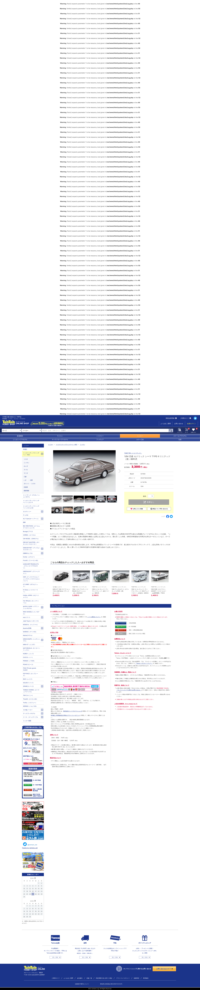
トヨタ (26, 459)
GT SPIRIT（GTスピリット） (30, 585)
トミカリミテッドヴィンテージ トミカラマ (31, 501)
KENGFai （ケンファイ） (31, 624)
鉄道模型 (20, 436)
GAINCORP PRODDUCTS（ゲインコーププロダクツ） (31, 566)
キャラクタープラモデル (60, 439)
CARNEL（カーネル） (29, 535)
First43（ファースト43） (31, 560)
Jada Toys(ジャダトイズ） (31, 621)
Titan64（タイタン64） (30, 699)
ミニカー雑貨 (27, 721)
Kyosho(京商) (27, 628)
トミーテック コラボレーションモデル (31, 496)
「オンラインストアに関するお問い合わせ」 (128, 690)
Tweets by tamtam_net (30, 848)
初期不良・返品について (121, 685)
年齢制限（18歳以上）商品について (125, 672)
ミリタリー (100, 436)
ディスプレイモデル (29, 713)
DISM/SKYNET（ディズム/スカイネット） (31, 548)
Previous (49, 471)
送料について (54, 735)
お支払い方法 (54, 632)
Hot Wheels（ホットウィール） (31, 601)
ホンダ (26, 466)
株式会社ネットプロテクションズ (72, 711)
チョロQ (25, 515)
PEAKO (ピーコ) (28, 664)
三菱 (25, 476)
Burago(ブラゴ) (28, 531)
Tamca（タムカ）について (122, 653)
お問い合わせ (178, 423)
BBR (24, 522)
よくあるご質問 (166, 423)
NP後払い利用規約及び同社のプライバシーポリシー (65, 715)
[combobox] (31, 430)
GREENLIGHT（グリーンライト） (31, 572)
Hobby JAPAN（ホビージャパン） (31, 596)
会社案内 (79, 978)
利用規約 (146, 978)
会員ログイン (191, 423)
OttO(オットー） (28, 657)
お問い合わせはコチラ (163, 969)
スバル (26, 469)
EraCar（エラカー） (29, 557)
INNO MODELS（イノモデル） (31, 612)
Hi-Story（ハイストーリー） (30, 590)
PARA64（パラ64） (29, 661)
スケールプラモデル (180, 436)
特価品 (25, 449)
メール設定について (56, 611)
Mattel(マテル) (27, 635)
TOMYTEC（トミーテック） (133, 453)
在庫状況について (119, 639)
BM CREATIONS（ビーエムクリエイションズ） (31, 527)
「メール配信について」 (94, 617)
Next (120, 471)
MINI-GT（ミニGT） (29, 644)
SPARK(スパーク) (28, 686)
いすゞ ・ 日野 (28, 480)
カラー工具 (140, 439)
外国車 (26, 487)
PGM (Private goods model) (29, 669)
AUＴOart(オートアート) (30, 519)
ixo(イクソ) (26, 617)
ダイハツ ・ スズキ (29, 483)
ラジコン (60, 436)
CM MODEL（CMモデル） (31, 538)
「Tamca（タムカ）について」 (144, 663)
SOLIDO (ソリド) (28, 683)
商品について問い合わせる (160, 509)
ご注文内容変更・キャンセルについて (125, 704)
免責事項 (136, 978)
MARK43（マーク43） (30, 632)
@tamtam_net (32, 845)
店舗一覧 (89, 978)
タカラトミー (27, 511)
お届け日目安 (118, 611)
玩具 (180, 439)
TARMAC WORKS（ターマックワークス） (31, 691)
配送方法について (55, 758)
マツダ (26, 473)
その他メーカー (27, 710)
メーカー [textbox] (25, 430)
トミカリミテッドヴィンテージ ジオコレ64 (31, 507)
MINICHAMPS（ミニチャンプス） (31, 640)
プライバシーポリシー (123, 978)
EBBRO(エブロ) (27, 553)
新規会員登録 (170, 418)
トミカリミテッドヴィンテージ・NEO (66, 444)
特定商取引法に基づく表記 (104, 978)
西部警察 (26, 490)
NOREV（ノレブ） (28, 653)
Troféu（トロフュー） (30, 702)
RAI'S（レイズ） (28, 679)
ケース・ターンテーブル (30, 717)
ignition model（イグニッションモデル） (31, 607)
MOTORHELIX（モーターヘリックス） (31, 649)
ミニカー (140, 436)
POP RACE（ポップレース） (30, 674)
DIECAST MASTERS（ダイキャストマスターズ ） (31, 543)
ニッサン (82, 444)
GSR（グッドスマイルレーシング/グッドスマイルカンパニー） (31, 578)
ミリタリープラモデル (20, 439)
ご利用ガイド (184, 418)
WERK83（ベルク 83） (30, 706)
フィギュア (100, 439)
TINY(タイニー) (28, 695)
